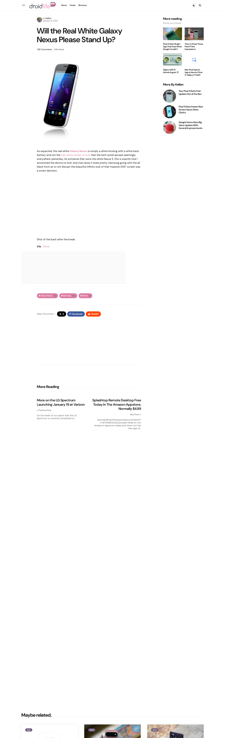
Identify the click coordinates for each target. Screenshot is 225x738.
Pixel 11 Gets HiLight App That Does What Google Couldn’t (172, 47)
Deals (92, 730)
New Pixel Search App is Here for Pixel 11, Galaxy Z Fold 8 (193, 72)
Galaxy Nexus (78, 151)
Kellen (48, 18)
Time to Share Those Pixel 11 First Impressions (194, 47)
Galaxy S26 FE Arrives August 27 (171, 71)
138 (44, 49)
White (86, 295)
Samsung (69, 295)
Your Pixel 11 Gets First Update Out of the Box (190, 92)
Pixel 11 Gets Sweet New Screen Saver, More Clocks (191, 109)
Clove (46, 246)
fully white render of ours (75, 155)
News (155, 730)
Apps (29, 730)
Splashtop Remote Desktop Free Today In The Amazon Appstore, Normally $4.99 (116, 404)
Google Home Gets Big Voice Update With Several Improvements (190, 125)
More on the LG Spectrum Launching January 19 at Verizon (61, 402)
